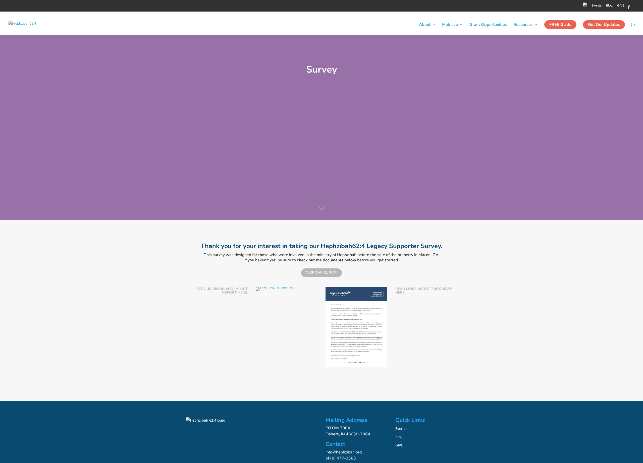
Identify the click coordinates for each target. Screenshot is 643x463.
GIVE (620, 6)
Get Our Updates (604, 24)
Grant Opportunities (488, 25)
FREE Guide (560, 24)
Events (597, 6)
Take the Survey (321, 272)
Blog (609, 6)
